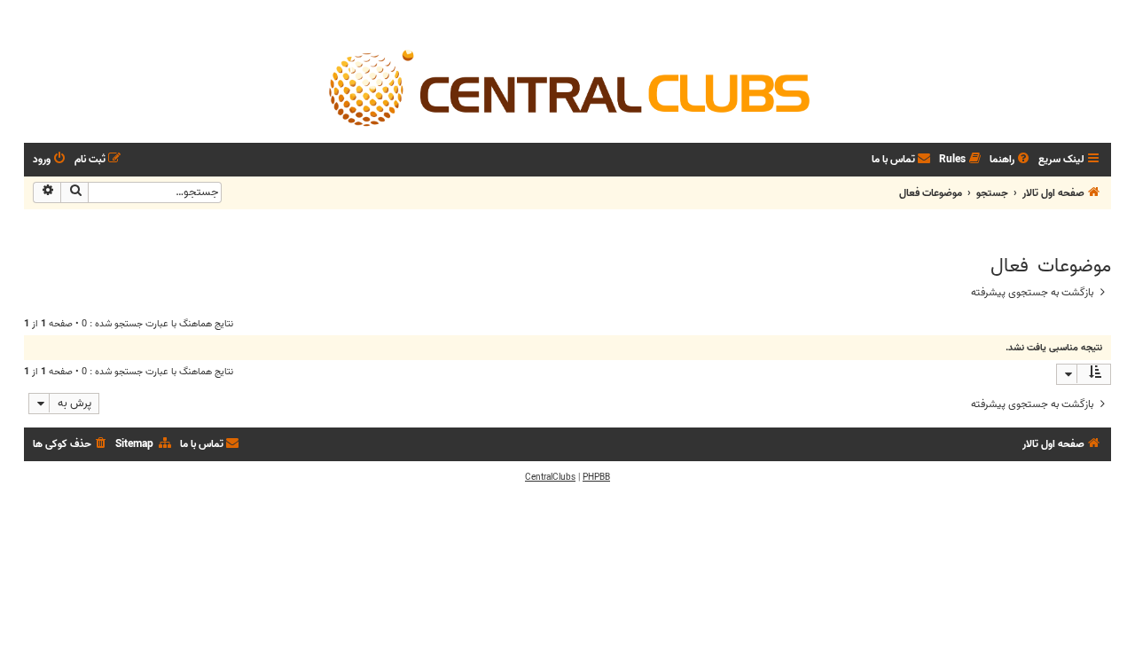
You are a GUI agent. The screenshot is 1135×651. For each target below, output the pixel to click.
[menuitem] (1011, 160)
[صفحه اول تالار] (567, 86)
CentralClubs (550, 477)
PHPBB (596, 477)
